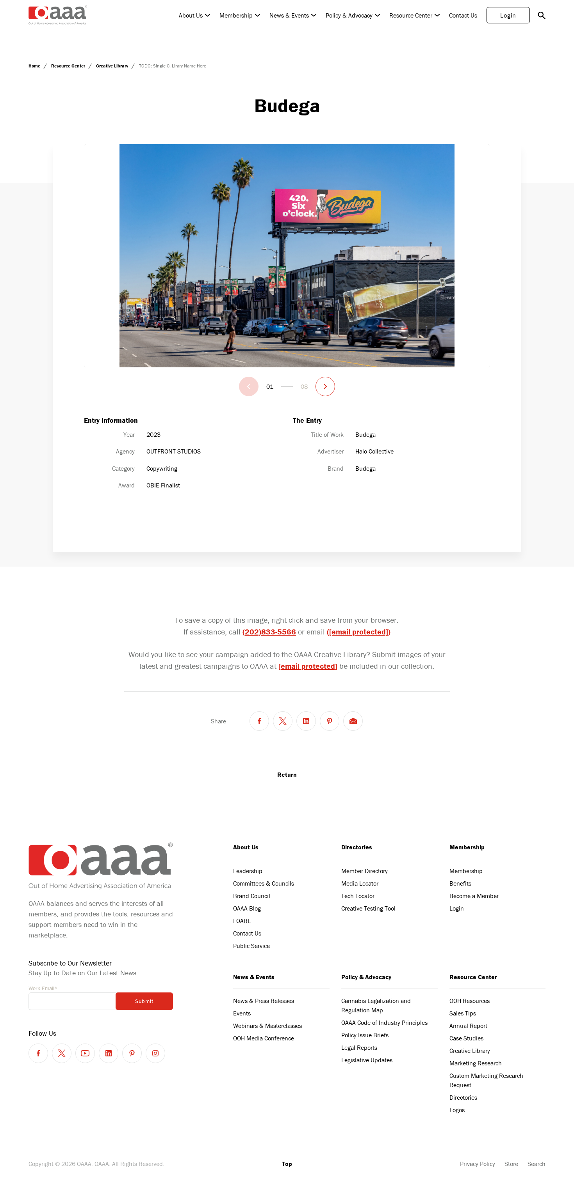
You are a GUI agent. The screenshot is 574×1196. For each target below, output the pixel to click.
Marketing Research (475, 1063)
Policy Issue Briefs (365, 1035)
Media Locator (359, 883)
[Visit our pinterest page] (132, 1053)
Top (287, 1164)
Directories (356, 847)
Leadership (247, 871)
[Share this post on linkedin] (306, 721)
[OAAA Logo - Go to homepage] (58, 15)
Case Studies (466, 1038)
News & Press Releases (263, 1001)
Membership (236, 15)
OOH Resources (469, 1001)
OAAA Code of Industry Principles (384, 1022)
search (541, 15)
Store (511, 1164)
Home (35, 66)
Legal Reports (359, 1047)
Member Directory (364, 871)
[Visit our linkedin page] (108, 1053)
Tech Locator (357, 896)
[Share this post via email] (353, 721)
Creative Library (112, 66)
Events (242, 1013)
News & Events (289, 15)
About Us (191, 15)
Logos (457, 1110)
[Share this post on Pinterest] (329, 721)
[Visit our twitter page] (61, 1053)
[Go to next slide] (325, 386)
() (358, 631)
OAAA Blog (247, 908)
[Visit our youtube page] (85, 1053)
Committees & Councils (263, 883)
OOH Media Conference (263, 1038)
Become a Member (474, 896)
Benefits (460, 883)
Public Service (251, 946)
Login (508, 15)
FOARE (242, 921)
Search (536, 1164)
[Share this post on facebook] (259, 721)
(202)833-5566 (269, 631)
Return (287, 774)
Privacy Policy (477, 1164)
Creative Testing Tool (368, 908)
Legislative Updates (366, 1060)
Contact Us (463, 15)
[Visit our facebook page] (38, 1053)
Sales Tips (462, 1013)
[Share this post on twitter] (282, 721)
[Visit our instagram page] (155, 1053)
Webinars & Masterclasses (267, 1025)
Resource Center (410, 15)
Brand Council (251, 896)
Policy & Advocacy (349, 15)
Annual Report (468, 1025)
